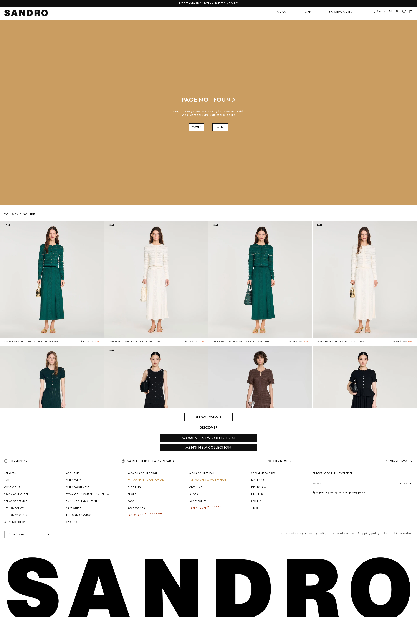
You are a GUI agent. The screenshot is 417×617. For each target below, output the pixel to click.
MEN (220, 127)
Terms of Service (15, 501)
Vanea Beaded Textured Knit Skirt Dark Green (31, 341)
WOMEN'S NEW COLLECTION (208, 438)
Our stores (73, 480)
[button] (282, 15)
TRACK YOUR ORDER (16, 494)
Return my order (16, 515)
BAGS (131, 501)
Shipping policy (369, 533)
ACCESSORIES (136, 508)
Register (406, 483)
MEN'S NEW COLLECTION (208, 447)
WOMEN (196, 127)
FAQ (6, 480)
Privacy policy (317, 533)
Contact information (398, 533)
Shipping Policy (15, 522)
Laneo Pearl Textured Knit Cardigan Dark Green (241, 341)
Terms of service (342, 533)
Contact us (12, 487)
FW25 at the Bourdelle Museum (87, 494)
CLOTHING (134, 487)
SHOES (132, 494)
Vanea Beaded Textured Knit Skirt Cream (340, 341)
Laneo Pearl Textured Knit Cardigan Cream (134, 341)
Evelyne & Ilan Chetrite (82, 501)
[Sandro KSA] (26, 14)
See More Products (208, 416)
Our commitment (77, 487)
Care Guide (73, 508)
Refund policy (293, 533)
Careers (71, 522)
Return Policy (14, 508)
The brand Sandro (78, 515)
